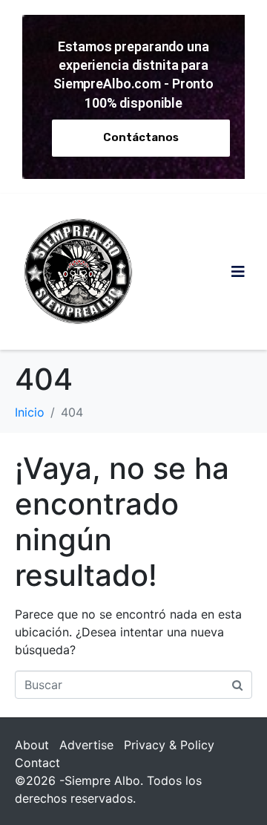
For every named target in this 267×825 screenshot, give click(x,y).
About (32, 744)
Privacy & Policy (169, 744)
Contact (37, 762)
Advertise (86, 744)
